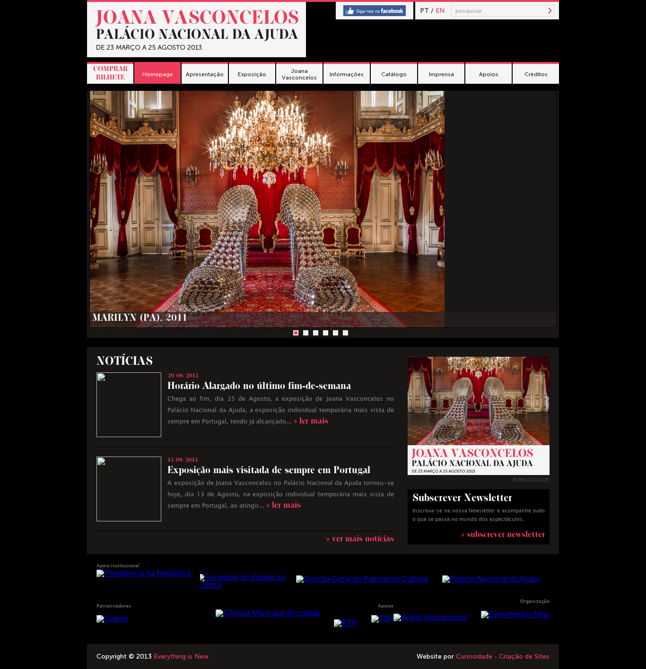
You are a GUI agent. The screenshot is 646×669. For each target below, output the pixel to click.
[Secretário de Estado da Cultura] (243, 581)
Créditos (536, 74)
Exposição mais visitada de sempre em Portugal (268, 471)
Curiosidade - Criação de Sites (503, 656)
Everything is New (181, 656)
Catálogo (394, 74)
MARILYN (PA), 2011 (140, 319)
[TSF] (382, 619)
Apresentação (205, 74)
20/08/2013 (182, 376)
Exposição (252, 74)
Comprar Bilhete (110, 74)
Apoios (488, 74)
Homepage (157, 74)
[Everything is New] (515, 614)
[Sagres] (112, 619)
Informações (347, 74)
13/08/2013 (182, 461)
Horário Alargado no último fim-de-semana (259, 387)
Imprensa (441, 74)
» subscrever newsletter (503, 535)
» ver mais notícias (360, 539)
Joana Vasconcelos (299, 74)
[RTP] (345, 623)
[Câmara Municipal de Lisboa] (268, 613)
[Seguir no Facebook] (374, 11)
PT (424, 11)
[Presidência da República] (143, 573)
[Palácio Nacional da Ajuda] (490, 579)
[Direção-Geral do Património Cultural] (362, 579)
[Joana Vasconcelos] (430, 617)
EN (440, 11)
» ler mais (311, 421)
